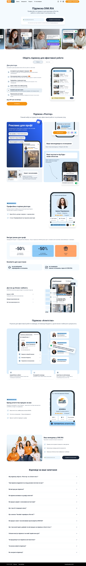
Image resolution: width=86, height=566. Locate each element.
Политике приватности (54, 22)
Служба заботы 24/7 (69, 564)
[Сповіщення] (58, 1)
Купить (17, 1)
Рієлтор (38, 62)
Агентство (48, 62)
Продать (30, 1)
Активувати (17, 103)
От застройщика (38, 1)
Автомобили (21, 564)
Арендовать (24, 1)
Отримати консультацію (54, 19)
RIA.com (15, 564)
